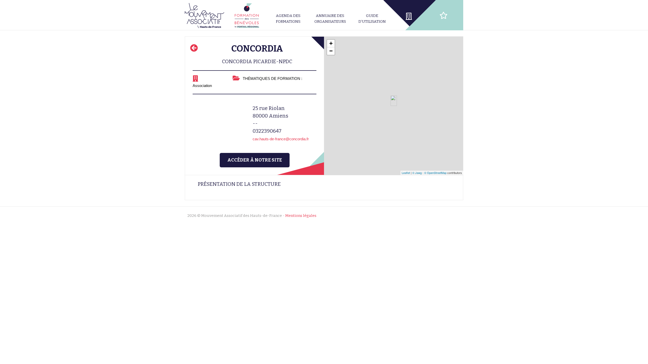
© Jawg (417, 173)
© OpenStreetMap (435, 173)
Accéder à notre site (254, 160)
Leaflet (406, 173)
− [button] (331, 51)
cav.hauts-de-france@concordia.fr (281, 139)
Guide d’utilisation (372, 18)
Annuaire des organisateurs (330, 18)
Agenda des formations (288, 18)
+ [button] (331, 43)
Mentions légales (300, 215)
